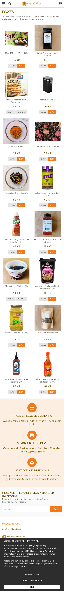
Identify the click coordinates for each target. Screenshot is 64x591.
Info (12, 66)
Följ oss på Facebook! (16, 536)
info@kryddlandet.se (11, 529)
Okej (32, 587)
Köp (21, 66)
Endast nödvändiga (32, 581)
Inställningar (32, 574)
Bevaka (21, 112)
